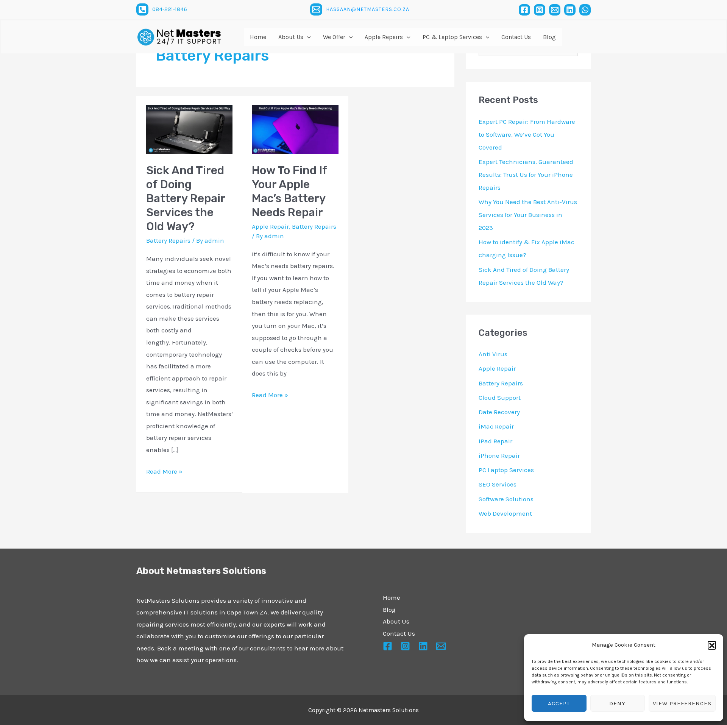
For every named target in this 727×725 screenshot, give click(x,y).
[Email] (554, 10)
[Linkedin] (570, 10)
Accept (559, 703)
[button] (712, 645)
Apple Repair (270, 226)
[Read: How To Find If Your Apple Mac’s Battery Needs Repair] (295, 129)
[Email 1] (316, 9)
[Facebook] (524, 10)
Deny (617, 703)
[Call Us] (142, 9)
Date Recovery (499, 412)
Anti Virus (493, 354)
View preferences (682, 703)
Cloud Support (500, 397)
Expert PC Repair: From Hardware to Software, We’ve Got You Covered (527, 134)
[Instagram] (539, 10)
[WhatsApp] (585, 10)
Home (391, 597)
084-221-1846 (169, 9)
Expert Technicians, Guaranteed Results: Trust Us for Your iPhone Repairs (526, 174)
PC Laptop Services (506, 470)
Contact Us (399, 633)
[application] (307, 37)
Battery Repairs (168, 240)
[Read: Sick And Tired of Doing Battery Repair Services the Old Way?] (189, 129)
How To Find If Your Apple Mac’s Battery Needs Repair (289, 191)
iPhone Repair (499, 455)
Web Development (505, 513)
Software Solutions (506, 499)
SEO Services (497, 484)
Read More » (164, 470)
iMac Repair (496, 426)
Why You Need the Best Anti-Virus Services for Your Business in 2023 (528, 214)
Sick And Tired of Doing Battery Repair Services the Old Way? (185, 198)
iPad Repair (495, 441)
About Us (396, 621)
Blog (389, 609)
